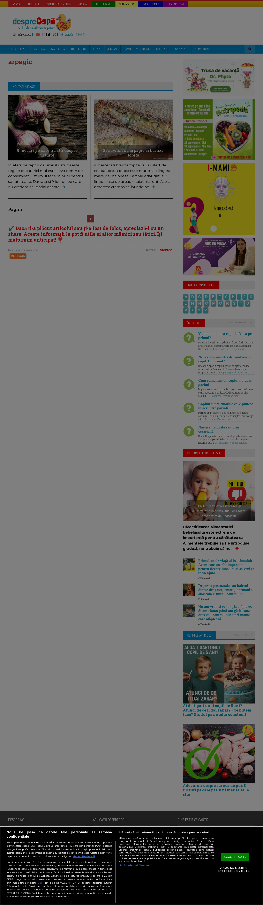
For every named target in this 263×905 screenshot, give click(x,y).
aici (40, 882)
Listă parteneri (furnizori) (135, 865)
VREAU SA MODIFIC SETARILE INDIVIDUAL (233, 869)
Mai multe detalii (84, 856)
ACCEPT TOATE (235, 856)
